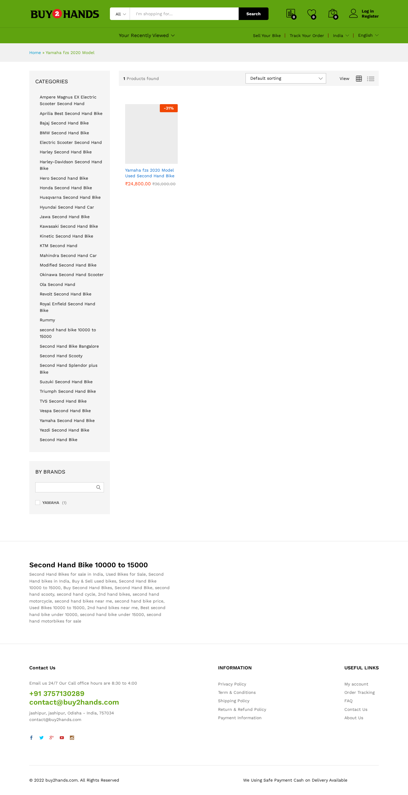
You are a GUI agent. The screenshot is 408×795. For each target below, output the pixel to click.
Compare (172, 160)
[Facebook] (31, 738)
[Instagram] (72, 738)
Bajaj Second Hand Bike (64, 123)
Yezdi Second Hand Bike (64, 430)
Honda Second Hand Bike (66, 187)
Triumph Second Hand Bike (68, 391)
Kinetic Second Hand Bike (66, 236)
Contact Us (355, 709)
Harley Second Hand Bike (66, 152)
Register (370, 16)
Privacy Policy (232, 684)
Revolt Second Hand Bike (65, 294)
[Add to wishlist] (158, 160)
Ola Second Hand (57, 284)
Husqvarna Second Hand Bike (70, 197)
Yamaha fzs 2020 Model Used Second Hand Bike (149, 173)
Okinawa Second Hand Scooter (72, 274)
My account (356, 684)
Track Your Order (307, 35)
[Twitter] (41, 738)
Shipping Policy (233, 700)
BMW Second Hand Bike (64, 132)
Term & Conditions (237, 692)
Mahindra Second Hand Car (68, 255)
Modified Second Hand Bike (68, 265)
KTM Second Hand (58, 245)
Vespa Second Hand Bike (65, 410)
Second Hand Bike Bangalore (69, 346)
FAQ (348, 700)
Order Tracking (359, 692)
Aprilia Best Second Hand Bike (71, 113)
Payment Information (240, 717)
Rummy (47, 320)
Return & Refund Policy (242, 709)
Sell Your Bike (267, 35)
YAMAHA (50, 502)
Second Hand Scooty (61, 355)
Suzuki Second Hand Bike (66, 381)
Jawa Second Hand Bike (65, 216)
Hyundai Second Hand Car (67, 207)
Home (35, 52)
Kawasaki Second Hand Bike (69, 226)
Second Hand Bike (58, 439)
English (365, 35)
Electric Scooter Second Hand (71, 142)
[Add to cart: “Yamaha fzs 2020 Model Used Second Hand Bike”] (131, 160)
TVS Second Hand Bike (63, 401)
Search (253, 13)
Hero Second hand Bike (64, 178)
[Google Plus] (52, 738)
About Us (353, 717)
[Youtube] (62, 738)
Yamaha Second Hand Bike (67, 420)
